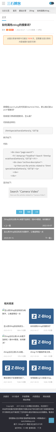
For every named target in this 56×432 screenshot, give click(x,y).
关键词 (6, 396)
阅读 (20, 212)
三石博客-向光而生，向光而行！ (37, 406)
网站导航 (26, 399)
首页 (15, 10)
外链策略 (25, 396)
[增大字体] (53, 17)
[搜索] (47, 3)
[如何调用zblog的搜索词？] (28, 192)
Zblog (31, 10)
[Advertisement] (28, 75)
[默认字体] (51, 17)
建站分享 (22, 10)
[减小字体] (48, 17)
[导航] (3, 3)
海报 (28, 212)
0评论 (39, 30)
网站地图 (46, 396)
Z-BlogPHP (22, 424)
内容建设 (36, 396)
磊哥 (7, 30)
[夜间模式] (51, 3)
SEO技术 (15, 396)
